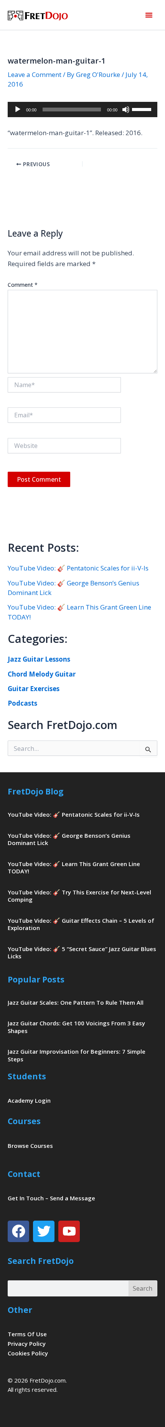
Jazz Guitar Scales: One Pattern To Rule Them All (76, 1002)
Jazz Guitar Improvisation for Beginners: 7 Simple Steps (76, 1055)
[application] (82, 109)
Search (142, 1288)
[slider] (142, 109)
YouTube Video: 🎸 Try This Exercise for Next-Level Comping (79, 896)
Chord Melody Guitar (42, 674)
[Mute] (126, 109)
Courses (24, 1121)
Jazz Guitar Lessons (39, 659)
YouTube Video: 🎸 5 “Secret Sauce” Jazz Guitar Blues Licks (82, 952)
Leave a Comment (34, 74)
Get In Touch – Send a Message (51, 1198)
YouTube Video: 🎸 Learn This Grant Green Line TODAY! (74, 867)
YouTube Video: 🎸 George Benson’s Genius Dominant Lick (69, 839)
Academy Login (29, 1100)
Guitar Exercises (33, 688)
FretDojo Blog (36, 791)
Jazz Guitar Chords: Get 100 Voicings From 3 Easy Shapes (76, 1027)
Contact (24, 1174)
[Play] (17, 109)
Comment (23, 284)
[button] (149, 15)
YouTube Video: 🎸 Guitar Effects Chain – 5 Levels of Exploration (81, 924)
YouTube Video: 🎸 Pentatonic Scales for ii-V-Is (78, 568)
